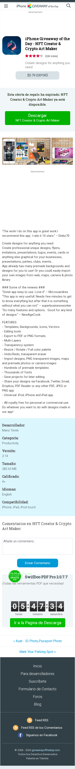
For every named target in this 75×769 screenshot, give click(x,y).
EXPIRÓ (37, 75)
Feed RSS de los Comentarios (41, 728)
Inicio (37, 666)
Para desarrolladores (37, 673)
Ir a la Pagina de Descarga (37, 622)
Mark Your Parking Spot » (37, 652)
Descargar (38, 117)
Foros (37, 696)
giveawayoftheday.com (46, 750)
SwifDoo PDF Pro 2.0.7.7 (46, 576)
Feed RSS (41, 720)
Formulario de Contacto (37, 689)
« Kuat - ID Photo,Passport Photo (37, 641)
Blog (37, 704)
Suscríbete (37, 681)
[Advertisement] (37, 24)
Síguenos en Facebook (41, 735)
